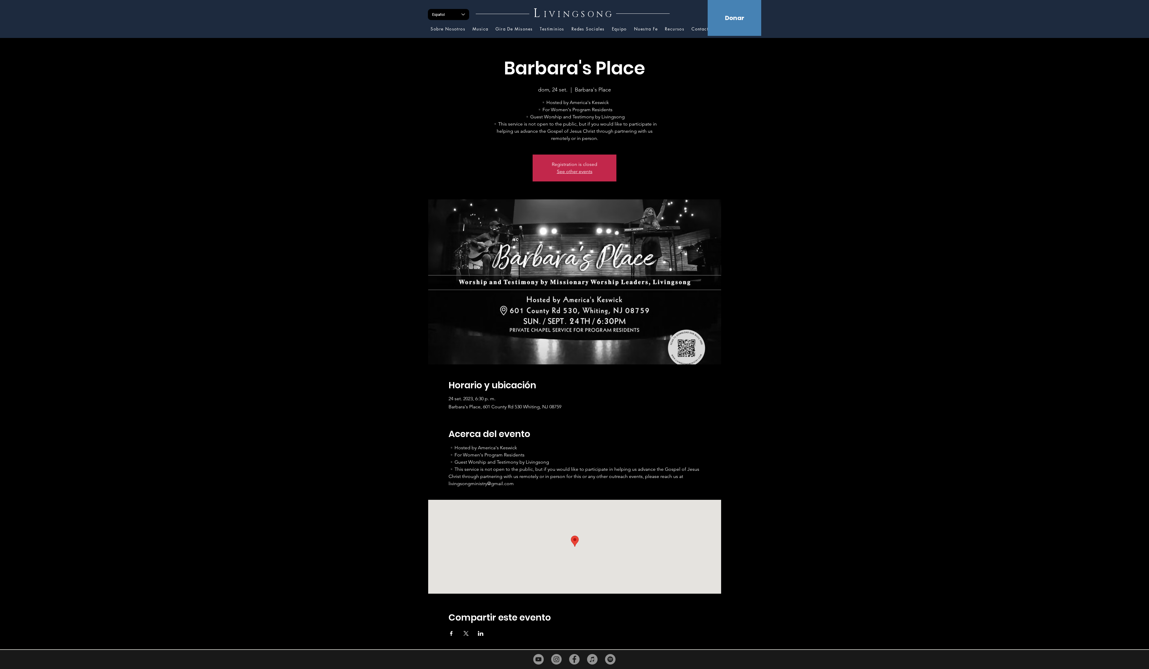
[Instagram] (556, 659)
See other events (574, 171)
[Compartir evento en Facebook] (451, 633)
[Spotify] (610, 659)
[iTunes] (592, 659)
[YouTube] (538, 659)
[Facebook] (574, 659)
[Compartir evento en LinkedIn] (481, 633)
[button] (674, 29)
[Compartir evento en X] (466, 633)
